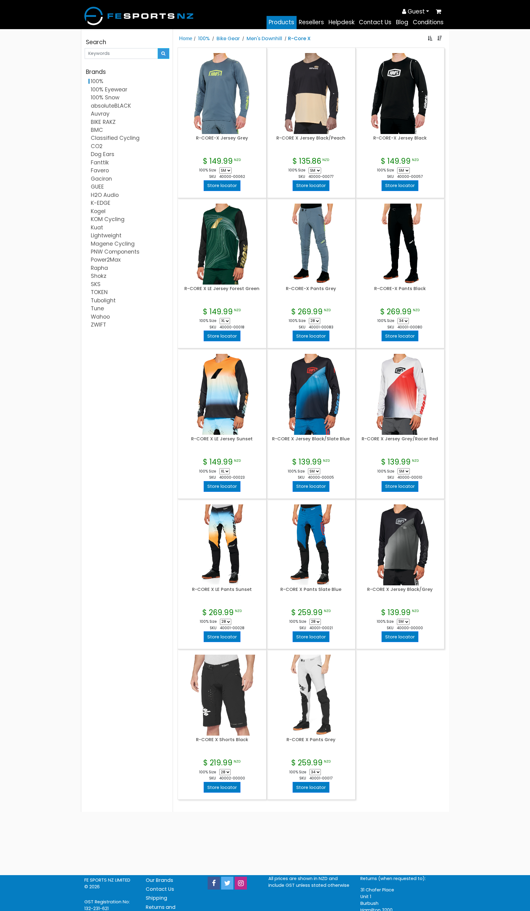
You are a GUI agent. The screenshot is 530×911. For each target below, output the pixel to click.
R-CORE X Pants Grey (311, 740)
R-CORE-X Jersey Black (400, 138)
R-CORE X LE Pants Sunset (222, 589)
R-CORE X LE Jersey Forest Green (221, 288)
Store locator (222, 185)
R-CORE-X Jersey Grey (222, 138)
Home (185, 38)
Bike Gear (228, 38)
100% (204, 38)
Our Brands (159, 880)
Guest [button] (415, 11)
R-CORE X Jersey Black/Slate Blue (311, 439)
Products (281, 22)
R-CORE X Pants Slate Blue (310, 589)
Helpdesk (341, 22)
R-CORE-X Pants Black (400, 288)
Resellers (311, 22)
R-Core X (299, 38)
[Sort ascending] (430, 38)
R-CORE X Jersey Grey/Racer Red (400, 439)
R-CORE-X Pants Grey (311, 288)
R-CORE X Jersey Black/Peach (310, 138)
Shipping (156, 897)
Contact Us (375, 22)
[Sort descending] (439, 38)
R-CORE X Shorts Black (222, 740)
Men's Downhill (264, 38)
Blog (402, 22)
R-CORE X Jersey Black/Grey (400, 589)
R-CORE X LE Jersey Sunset (222, 439)
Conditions (428, 22)
